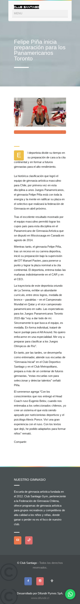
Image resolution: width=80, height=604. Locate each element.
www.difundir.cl (40, 598)
